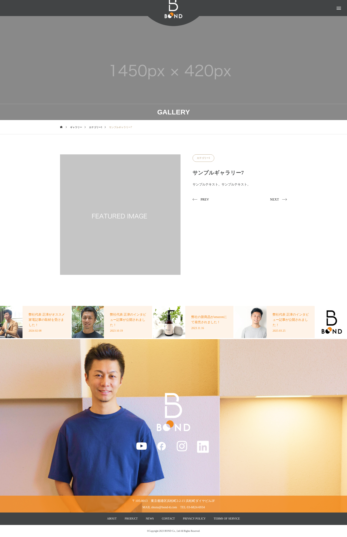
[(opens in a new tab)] (112, 322)
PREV (205, 199)
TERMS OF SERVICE (227, 518)
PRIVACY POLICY (194, 518)
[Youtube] (141, 445)
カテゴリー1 (203, 158)
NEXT (274, 199)
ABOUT (112, 518)
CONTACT (168, 518)
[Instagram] (181, 445)
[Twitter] (203, 447)
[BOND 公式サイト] (173, 412)
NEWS (150, 518)
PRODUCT (131, 518)
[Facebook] (161, 445)
